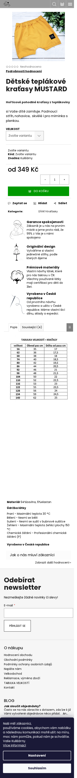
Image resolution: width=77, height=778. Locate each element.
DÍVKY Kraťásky (48, 211)
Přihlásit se (17, 626)
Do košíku (41, 191)
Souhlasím (37, 768)
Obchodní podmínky (18, 660)
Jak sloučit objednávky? (22, 706)
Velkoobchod (13, 674)
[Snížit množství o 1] (45, 179)
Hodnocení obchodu (18, 655)
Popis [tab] (13, 327)
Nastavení (37, 755)
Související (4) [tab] (32, 327)
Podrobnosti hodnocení (24, 71)
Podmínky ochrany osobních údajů (28, 664)
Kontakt (9, 688)
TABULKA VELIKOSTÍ (16, 683)
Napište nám (13, 669)
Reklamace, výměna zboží (22, 678)
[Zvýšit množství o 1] (64, 179)
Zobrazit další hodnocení (52, 563)
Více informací (14, 745)
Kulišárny (27, 158)
